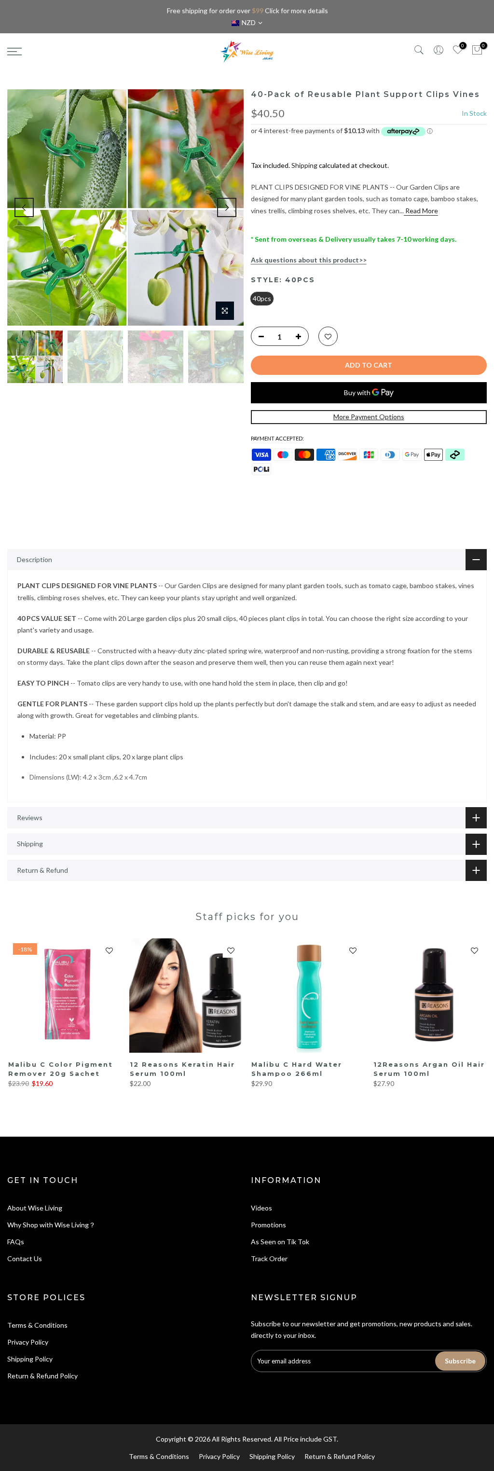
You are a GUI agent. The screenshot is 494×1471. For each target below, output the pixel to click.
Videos (261, 1208)
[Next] (226, 207)
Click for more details (296, 10)
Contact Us (24, 1258)
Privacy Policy (27, 1342)
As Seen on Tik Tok (280, 1241)
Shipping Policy (30, 1359)
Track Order (269, 1258)
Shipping (304, 165)
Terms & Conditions (37, 1325)
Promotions (268, 1225)
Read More (421, 210)
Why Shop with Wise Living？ (51, 1225)
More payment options (368, 416)
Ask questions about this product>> (309, 260)
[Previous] (24, 207)
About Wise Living (34, 1208)
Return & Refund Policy (42, 1376)
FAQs (15, 1241)
